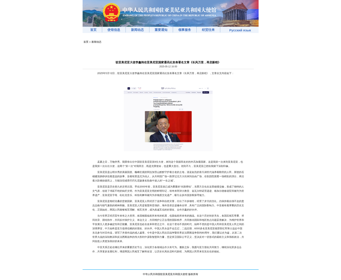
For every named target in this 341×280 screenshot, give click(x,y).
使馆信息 (113, 29)
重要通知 (161, 29)
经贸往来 (208, 29)
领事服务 (184, 29)
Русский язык (240, 30)
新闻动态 (137, 29)
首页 (93, 29)
